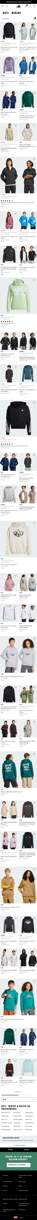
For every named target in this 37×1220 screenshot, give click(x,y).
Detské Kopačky (18, 1119)
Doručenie (5, 1175)
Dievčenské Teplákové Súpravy (28, 1126)
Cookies (5, 1203)
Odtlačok (5, 1186)
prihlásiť (10, 1149)
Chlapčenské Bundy (29, 1113)
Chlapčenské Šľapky (17, 1116)
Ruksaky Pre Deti (6, 1123)
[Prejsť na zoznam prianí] (7, 6)
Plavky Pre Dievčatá (28, 1120)
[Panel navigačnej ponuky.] (3, 6)
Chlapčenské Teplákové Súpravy (29, 1116)
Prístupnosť (22, 1209)
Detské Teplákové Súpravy (6, 1130)
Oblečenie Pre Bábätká (5, 1113)
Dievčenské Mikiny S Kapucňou (28, 1130)
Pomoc (5, 1190)
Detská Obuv (5, 1116)
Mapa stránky (22, 1181)
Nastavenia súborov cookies (10, 1199)
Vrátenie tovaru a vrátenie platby (25, 1176)
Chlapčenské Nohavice (5, 1126)
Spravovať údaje (23, 1199)
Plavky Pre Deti (17, 1129)
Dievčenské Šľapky (16, 1113)
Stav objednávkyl (7, 1181)
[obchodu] (18, 7)
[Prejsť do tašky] (34, 6)
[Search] (30, 6)
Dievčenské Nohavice (16, 1126)
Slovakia (21, 1217)
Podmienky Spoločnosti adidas (9, 1210)
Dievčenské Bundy (16, 1123)
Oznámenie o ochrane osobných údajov (24, 1204)
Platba (20, 1186)
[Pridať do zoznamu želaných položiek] (15, 25)
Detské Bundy (29, 1123)
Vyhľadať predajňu (23, 1190)
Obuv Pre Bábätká (4, 1120)
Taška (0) (26, 1149)
